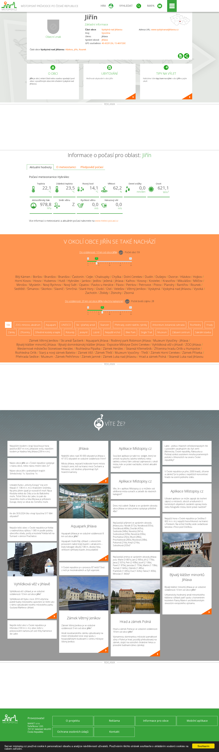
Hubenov (50, 281)
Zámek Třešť (103, 353)
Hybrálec (73, 281)
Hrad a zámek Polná (152, 357)
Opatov (84, 285)
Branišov (50, 277)
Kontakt (114, 731)
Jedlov (97, 281)
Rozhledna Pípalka (88, 349)
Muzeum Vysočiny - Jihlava (170, 341)
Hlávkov (69, 49)
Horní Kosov (23, 281)
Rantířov (182, 285)
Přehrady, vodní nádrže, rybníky (131, 324)
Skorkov (46, 289)
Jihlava (105, 39)
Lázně (96, 332)
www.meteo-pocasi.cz (106, 220)
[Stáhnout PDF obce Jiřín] (180, 56)
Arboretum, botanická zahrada (168, 324)
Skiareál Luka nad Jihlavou (186, 357)
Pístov (157, 285)
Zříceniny (25, 332)
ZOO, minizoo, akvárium (27, 324)
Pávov (120, 285)
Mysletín (35, 285)
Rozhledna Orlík (25, 353)
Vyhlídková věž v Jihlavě (167, 345)
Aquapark (51, 324)
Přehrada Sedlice (27, 357)
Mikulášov (184, 281)
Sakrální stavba (203, 332)
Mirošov (22, 285)
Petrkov (131, 285)
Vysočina (106, 33)
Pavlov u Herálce (102, 285)
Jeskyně (84, 332)
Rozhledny (195, 324)
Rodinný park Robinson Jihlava (131, 341)
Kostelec (154, 281)
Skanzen (104, 324)
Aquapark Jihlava (97, 341)
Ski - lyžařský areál (85, 324)
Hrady (209, 324)
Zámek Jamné (91, 357)
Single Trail (146, 332)
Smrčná (71, 289)
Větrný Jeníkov (136, 289)
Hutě (62, 281)
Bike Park (130, 332)
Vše (8, 324)
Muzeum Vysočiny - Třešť (131, 353)
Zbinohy (116, 293)
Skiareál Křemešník (139, 349)
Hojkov (197, 277)
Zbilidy (104, 293)
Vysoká (198, 289)
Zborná (129, 293)
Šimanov (33, 289)
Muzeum (162, 332)
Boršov (37, 277)
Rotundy (70, 332)
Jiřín (91, 17)
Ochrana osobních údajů (72, 731)
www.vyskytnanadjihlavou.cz (164, 29)
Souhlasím (203, 746)
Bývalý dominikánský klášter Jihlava (81, 345)
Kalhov (130, 281)
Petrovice (145, 285)
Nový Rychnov (52, 285)
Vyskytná (154, 289)
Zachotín (91, 293)
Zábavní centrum (181, 332)
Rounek (82, 49)
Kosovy (141, 281)
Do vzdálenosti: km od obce (98, 252)
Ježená (108, 281)
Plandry (169, 285)
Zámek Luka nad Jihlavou (119, 357)
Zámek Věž (85, 353)
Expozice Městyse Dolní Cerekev (128, 345)
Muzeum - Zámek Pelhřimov (60, 357)
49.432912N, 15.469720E (114, 43)
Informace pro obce (155, 720)
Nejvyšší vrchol (112, 332)
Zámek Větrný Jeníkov (43, 341)
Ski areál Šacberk (72, 341)
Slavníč (59, 289)
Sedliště (19, 289)
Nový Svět (70, 285)
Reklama (114, 720)
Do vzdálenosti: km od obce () (94, 301)
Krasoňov (169, 281)
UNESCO (66, 324)
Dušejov (161, 277)
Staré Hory (86, 289)
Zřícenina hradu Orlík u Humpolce (177, 349)
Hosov (37, 281)
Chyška (116, 277)
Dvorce (173, 277)
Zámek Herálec (113, 349)
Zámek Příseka (192, 353)
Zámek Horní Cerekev (165, 353)
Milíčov (197, 281)
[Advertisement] (109, 128)
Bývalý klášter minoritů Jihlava (36, 345)
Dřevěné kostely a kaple (47, 332)
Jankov (86, 281)
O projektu (73, 720)
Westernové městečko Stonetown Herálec (45, 349)
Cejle (89, 277)
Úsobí (100, 289)
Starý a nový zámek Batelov (57, 353)
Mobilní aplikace (197, 720)
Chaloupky (102, 277)
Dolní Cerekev (133, 277)
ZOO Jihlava (193, 345)
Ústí (109, 289)
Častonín (78, 277)
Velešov (119, 289)
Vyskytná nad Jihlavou (112, 29)
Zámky (11, 332)
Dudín (149, 277)
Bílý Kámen (22, 277)
